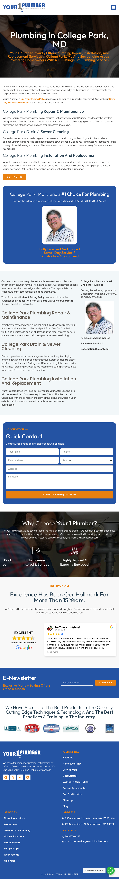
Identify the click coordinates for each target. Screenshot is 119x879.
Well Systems (11, 854)
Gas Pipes (9, 860)
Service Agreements (74, 788)
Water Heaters (12, 842)
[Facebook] (6, 777)
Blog (65, 806)
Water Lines (10, 824)
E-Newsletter (70, 776)
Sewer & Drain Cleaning (17, 830)
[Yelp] (20, 777)
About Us (68, 757)
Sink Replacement (14, 836)
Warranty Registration (76, 782)
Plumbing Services (14, 818)
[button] (113, 7)
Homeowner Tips (72, 763)
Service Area (70, 769)
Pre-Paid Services (73, 794)
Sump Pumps (11, 848)
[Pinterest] (27, 777)
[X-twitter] (13, 777)
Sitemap (68, 800)
